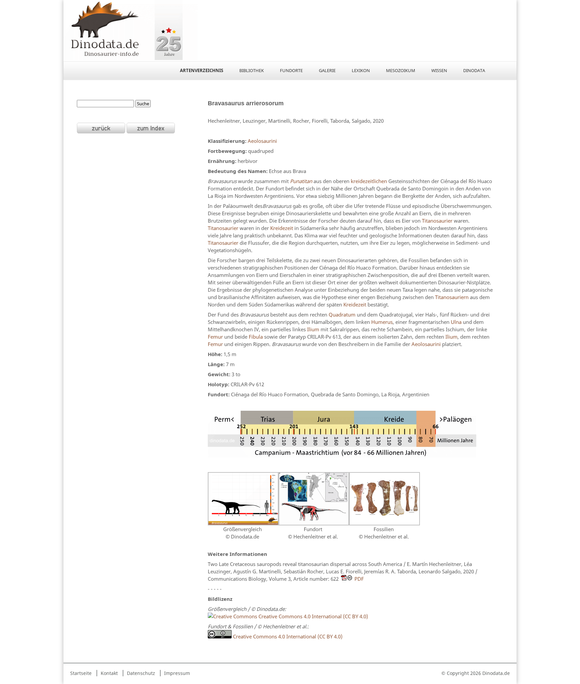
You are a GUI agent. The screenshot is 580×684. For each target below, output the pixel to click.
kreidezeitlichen (369, 181)
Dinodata (474, 70)
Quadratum (342, 314)
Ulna (456, 322)
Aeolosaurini (262, 140)
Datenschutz (141, 673)
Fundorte (291, 70)
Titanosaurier (437, 220)
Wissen (439, 70)
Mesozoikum (400, 70)
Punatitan (301, 181)
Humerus (382, 322)
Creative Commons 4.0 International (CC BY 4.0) (312, 616)
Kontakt (109, 673)
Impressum (177, 673)
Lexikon (361, 70)
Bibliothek (251, 70)
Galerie (327, 70)
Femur (215, 336)
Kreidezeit (281, 228)
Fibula (256, 336)
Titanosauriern (452, 297)
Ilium (313, 329)
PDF (359, 578)
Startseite (81, 673)
